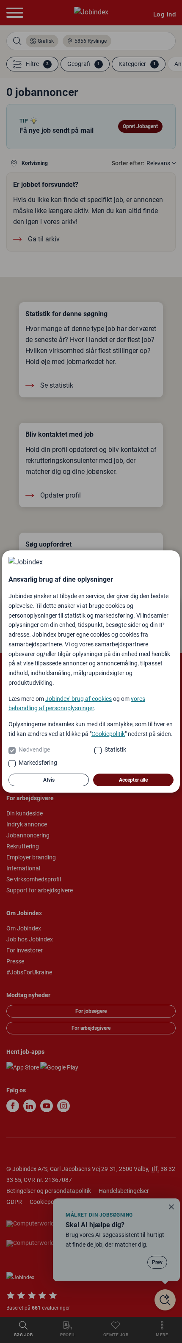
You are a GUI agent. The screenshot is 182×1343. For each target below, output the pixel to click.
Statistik (115, 749)
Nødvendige (34, 749)
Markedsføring (38, 762)
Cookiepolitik (108, 733)
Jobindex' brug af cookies (78, 698)
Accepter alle (133, 780)
